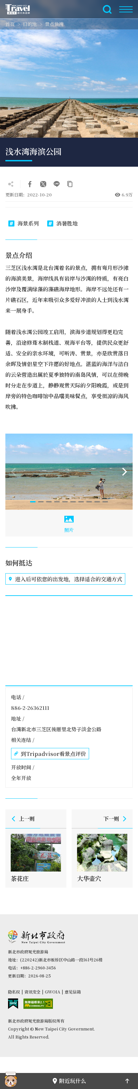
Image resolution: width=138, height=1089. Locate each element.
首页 (10, 24)
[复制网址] (70, 184)
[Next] (125, 472)
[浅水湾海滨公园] (69, 472)
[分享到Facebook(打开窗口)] (30, 184)
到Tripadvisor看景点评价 (53, 754)
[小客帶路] (10, 1081)
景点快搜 (54, 24)
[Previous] (13, 472)
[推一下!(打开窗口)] (43, 184)
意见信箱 (73, 991)
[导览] (126, 9)
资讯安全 (32, 991)
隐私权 (14, 991)
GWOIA (52, 991)
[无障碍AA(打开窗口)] (38, 1003)
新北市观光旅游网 (21, 9)
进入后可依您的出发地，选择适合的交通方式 (68, 579)
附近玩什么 (72, 1081)
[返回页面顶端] (127, 1081)
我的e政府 (13, 1003)
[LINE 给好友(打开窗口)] (56, 184)
